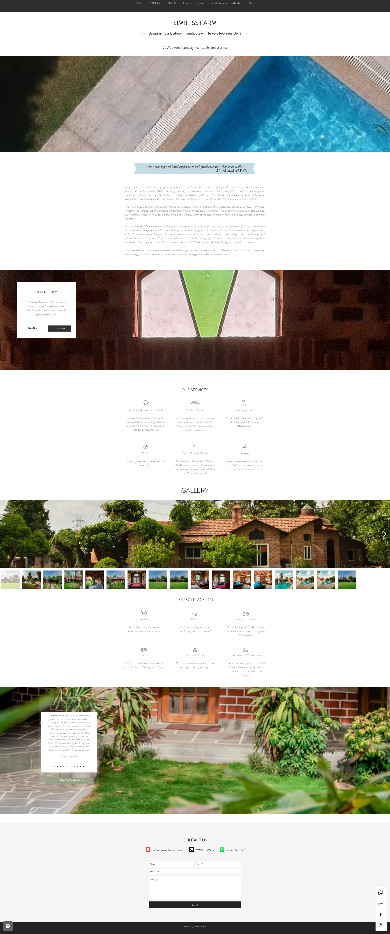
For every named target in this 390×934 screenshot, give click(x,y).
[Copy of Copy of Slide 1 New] (60, 766)
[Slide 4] (80, 766)
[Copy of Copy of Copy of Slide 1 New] (54, 766)
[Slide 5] (83, 766)
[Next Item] (384, 534)
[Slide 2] (71, 766)
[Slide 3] (74, 766)
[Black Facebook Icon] (380, 914)
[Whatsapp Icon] (380, 893)
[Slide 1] (77, 766)
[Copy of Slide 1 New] (66, 766)
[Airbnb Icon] (380, 903)
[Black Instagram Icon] (380, 925)
